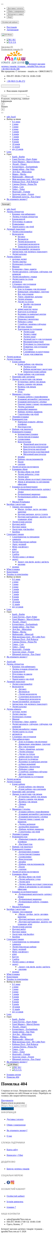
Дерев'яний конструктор (34, 444)
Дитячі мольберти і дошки (24, 276)
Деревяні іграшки (20, 417)
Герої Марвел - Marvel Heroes (26, 162)
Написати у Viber (15, 1155)
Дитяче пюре (29, 336)
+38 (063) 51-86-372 (16, 81)
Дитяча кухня (29, 366)
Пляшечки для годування (35, 346)
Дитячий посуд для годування (37, 339)
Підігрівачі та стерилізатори (36, 344)
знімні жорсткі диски (28, 309)
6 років (15, 134)
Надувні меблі (19, 524)
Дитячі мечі (23, 477)
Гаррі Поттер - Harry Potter (24, 159)
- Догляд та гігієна (26, 754)
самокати (16, 539)
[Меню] (2, 112)
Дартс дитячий (19, 544)
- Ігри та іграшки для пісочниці (32, 741)
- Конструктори (25, 859)
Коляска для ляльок (27, 386)
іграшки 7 (11, 1207)
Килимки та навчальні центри (32, 314)
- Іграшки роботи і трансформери (33, 811)
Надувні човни (19, 527)
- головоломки (24, 856)
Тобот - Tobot (18, 189)
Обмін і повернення (16, 11)
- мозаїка (22, 861)
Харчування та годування (30, 329)
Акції (10, 17)
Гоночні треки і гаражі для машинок (35, 404)
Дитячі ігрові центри (22, 522)
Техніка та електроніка (17, 574)
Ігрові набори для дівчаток (30, 364)
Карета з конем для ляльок (30, 384)
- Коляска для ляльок (27, 801)
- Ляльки (22, 804)
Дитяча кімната (14, 256)
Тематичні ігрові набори (34, 371)
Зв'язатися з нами (15, 14)
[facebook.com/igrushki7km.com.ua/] (8, 1182)
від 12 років (17, 149)
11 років (16, 146)
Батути (15, 552)
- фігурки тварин (26, 774)
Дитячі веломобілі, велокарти (26, 249)
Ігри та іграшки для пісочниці (32, 289)
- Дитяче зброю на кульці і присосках (35, 884)
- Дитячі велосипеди (27, 694)
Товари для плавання (22, 507)
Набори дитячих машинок (30, 412)
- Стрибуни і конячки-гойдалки (32, 771)
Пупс (20, 391)
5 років (15, 131)
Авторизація (12, 29)
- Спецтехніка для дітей (29, 831)
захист (15, 559)
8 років (15, 139)
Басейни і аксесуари (16, 504)
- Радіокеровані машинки (30, 899)
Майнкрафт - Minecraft (22, 177)
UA (14, 42)
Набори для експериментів (30, 459)
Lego (9, 152)
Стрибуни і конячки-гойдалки (32, 324)
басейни (16, 532)
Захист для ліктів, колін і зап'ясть (33, 562)
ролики (15, 567)
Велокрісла (23, 239)
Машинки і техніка (21, 394)
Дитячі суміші (29, 334)
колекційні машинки (27, 409)
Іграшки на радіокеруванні (25, 487)
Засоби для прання (32, 304)
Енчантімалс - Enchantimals (25, 167)
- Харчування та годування (30, 776)
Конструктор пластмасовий (36, 452)
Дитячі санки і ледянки (23, 557)
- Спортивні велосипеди (29, 696)
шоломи (21, 564)
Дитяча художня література (25, 216)
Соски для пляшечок (33, 354)
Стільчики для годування (24, 284)
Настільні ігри (24, 427)
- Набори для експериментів (31, 864)
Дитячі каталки (19, 254)
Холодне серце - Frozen (23, 194)
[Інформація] (2, 4)
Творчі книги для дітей (23, 226)
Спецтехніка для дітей (28, 414)
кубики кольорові (26, 316)
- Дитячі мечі (24, 881)
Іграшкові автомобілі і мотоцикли (34, 399)
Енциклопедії (18, 219)
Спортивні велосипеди (28, 244)
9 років (15, 141)
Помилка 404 (13, 1077)
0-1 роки (16, 121)
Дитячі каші (28, 331)
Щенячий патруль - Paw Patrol (26, 197)
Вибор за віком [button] (14, 119)
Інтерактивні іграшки (28, 434)
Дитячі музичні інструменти (25, 467)
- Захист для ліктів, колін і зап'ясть (34, 967)
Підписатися (7, 1109)
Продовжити (7, 1100)
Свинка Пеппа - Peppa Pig (24, 184)
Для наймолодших (21, 286)
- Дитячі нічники (26, 751)
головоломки (24, 439)
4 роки (15, 129)
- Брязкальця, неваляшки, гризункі (34, 744)
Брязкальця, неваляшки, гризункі (33, 291)
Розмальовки (18, 224)
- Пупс (21, 806)
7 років (15, 136)
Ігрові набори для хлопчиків (31, 374)
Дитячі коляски (14, 356)
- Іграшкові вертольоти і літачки (33, 816)
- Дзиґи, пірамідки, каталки (31, 749)
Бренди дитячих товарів (18, 1169)
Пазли (21, 462)
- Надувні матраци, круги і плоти (33, 919)
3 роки (15, 126)
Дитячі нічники (25, 299)
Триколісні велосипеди (28, 246)
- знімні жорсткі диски (28, 756)
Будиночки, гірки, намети (24, 269)
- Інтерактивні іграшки (28, 851)
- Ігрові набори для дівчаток (31, 786)
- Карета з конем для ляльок (31, 799)
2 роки (15, 124)
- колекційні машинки (28, 826)
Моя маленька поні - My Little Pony (28, 179)
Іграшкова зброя (19, 469)
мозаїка (21, 457)
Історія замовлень (15, 1201)
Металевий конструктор (34, 454)
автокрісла (17, 281)
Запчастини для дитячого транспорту (29, 251)
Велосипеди (18, 234)
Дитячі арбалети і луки (28, 474)
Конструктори (24, 442)
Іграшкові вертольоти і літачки (32, 402)
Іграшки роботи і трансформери (33, 397)
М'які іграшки (13, 569)
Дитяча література (15, 211)
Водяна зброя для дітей (28, 472)
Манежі (15, 266)
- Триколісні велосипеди (29, 699)
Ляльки (21, 389)
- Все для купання (26, 746)
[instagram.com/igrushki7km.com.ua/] (12, 1182)
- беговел (22, 689)
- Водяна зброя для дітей (29, 876)
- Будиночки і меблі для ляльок (32, 796)
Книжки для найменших (23, 214)
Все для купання (25, 294)
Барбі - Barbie (18, 157)
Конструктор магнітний (34, 449)
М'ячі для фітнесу (20, 547)
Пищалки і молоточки (28, 319)
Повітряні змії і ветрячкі (23, 376)
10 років (16, 144)
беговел (21, 236)
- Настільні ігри (25, 844)
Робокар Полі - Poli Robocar (25, 182)
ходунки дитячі (19, 259)
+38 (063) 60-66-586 (10, 69)
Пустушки (28, 349)
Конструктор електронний (35, 447)
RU (14, 39)
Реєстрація (12, 27)
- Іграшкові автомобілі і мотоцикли (34, 814)
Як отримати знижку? (17, 199)
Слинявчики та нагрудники (36, 351)
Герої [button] (9, 154)
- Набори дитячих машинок (31, 829)
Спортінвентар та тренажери (25, 537)
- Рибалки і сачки (26, 769)
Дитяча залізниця (26, 407)
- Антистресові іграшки (29, 854)
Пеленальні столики (21, 264)
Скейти (15, 554)
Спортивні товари (15, 534)
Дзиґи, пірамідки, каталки (30, 296)
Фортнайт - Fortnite (21, 192)
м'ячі (14, 549)
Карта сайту (12, 1149)
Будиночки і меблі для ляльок (32, 381)
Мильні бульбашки (21, 502)
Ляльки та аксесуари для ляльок (27, 379)
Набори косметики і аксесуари (37, 369)
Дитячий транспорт (16, 229)
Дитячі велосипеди (27, 241)
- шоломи (22, 969)
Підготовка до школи (22, 221)
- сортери (22, 869)
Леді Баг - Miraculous (22, 172)
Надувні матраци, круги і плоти (33, 514)
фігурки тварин (25, 326)
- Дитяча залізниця (26, 824)
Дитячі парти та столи (22, 279)
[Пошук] (28, 96)
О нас (9, 1136)
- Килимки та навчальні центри (32, 761)
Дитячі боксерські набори (24, 542)
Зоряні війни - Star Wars (23, 169)
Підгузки (27, 306)
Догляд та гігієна (26, 301)
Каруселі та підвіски (27, 311)
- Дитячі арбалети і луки (29, 879)
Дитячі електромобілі (22, 231)
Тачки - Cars (18, 187)
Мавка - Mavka (19, 174)
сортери (21, 464)
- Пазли (21, 866)
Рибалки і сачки (25, 321)
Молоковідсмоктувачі (33, 341)
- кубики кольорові (27, 764)
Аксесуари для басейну (23, 529)
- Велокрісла (23, 691)
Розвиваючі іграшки (21, 432)
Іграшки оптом (14, 1074)
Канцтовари (12, 572)
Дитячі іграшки (14, 359)
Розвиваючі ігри (19, 419)
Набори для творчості (22, 429)
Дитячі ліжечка (19, 261)
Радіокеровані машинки (29, 494)
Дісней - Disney (19, 164)
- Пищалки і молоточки (29, 766)
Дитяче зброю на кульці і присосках (35, 479)
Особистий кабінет (16, 1196)
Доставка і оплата (15, 8)
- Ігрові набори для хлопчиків (32, 789)
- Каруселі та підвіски (28, 759)
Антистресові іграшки (28, 437)
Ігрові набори (18, 361)
